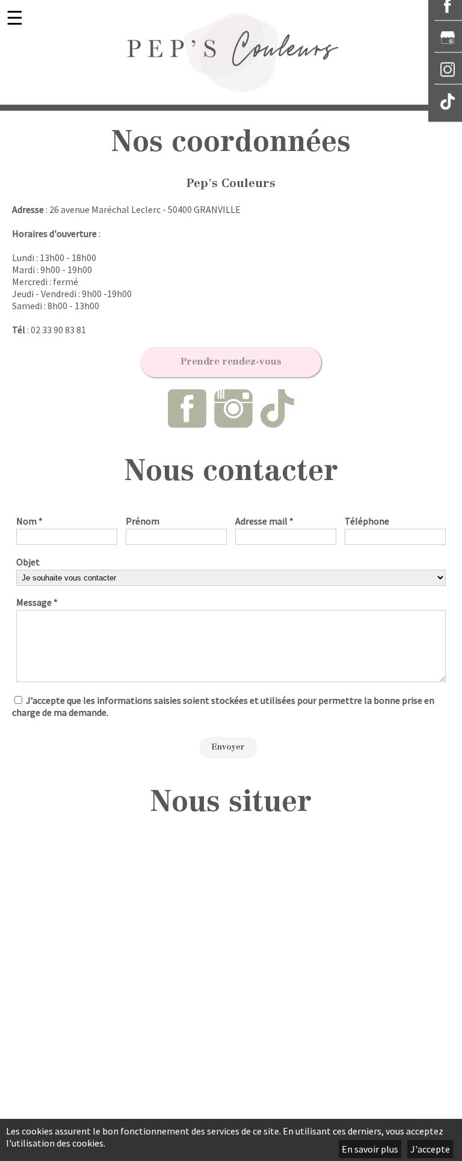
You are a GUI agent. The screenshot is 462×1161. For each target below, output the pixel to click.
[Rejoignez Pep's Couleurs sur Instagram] (234, 422)
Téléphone (367, 521)
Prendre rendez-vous (231, 362)
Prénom (142, 521)
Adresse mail (264, 521)
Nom (29, 521)
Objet (28, 562)
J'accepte (430, 1149)
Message (37, 602)
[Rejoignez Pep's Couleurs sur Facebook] (188, 422)
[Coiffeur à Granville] (231, 52)
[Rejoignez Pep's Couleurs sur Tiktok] (277, 422)
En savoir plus (370, 1149)
